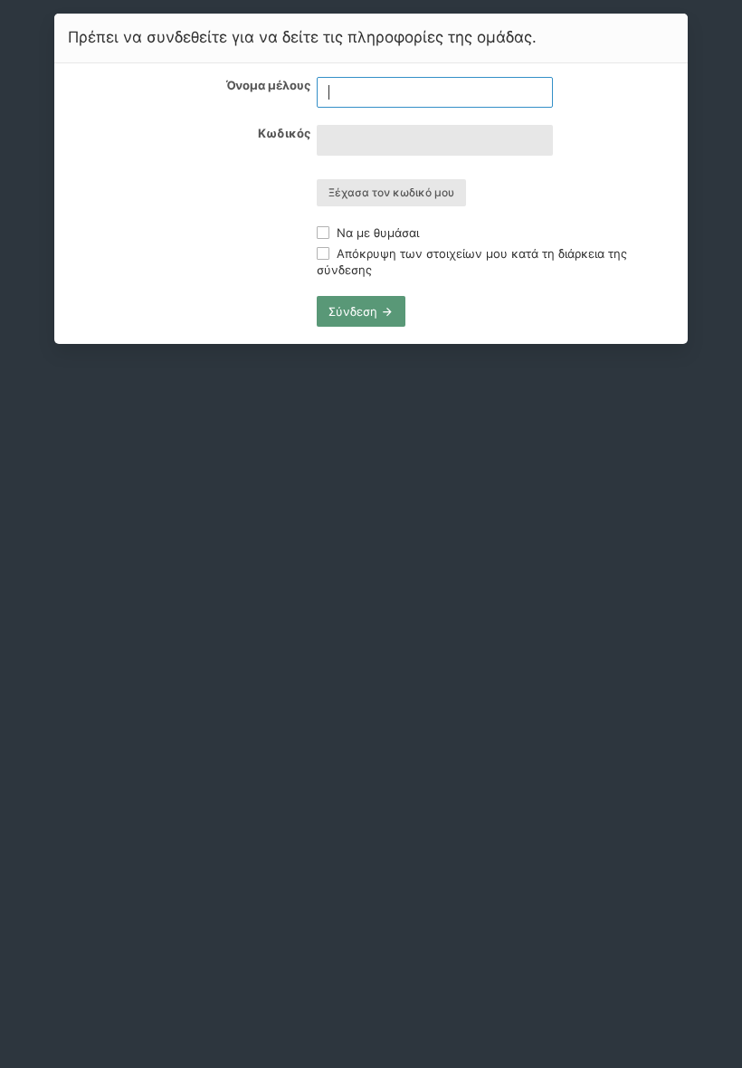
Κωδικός (284, 133)
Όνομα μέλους (268, 85)
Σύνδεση (354, 311)
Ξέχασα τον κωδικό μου (391, 192)
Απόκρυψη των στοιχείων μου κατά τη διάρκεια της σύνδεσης (472, 261)
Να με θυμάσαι (376, 232)
